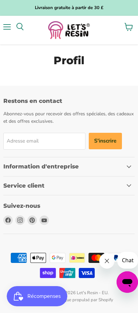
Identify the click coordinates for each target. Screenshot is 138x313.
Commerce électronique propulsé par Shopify (69, 300)
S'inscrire (105, 141)
